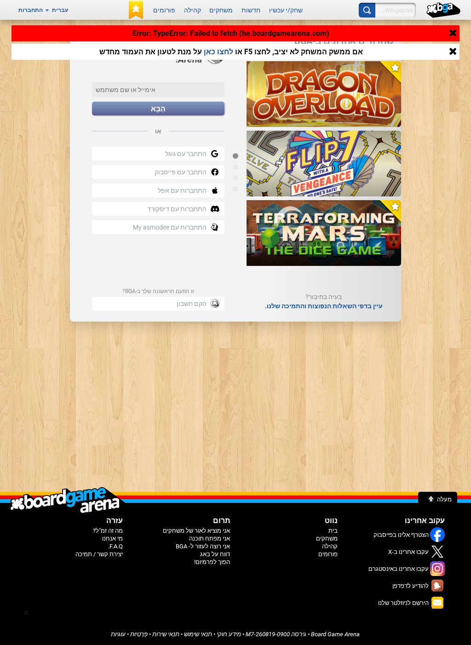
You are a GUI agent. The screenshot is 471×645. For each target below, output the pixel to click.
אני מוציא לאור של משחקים (196, 530)
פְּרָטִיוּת (139, 634)
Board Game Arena (335, 634)
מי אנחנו (112, 538)
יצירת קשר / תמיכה (99, 554)
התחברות (30, 10)
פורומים (164, 10)
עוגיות (118, 634)
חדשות (250, 10)
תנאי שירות (165, 634)
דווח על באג (215, 554)
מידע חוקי (229, 634)
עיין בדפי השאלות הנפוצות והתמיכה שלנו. (324, 306)
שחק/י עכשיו (286, 10)
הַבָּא (158, 108)
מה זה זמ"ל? (108, 530)
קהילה (192, 10)
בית (333, 530)
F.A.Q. (115, 546)
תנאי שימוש (198, 634)
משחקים (221, 10)
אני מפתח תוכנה (209, 538)
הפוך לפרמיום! (212, 562)
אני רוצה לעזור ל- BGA (203, 546)
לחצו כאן (218, 51)
